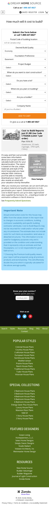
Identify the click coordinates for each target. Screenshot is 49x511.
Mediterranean (24, 360)
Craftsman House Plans (24, 352)
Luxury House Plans (24, 407)
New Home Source (24, 468)
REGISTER (32, 12)
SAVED (25, 12)
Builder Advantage (24, 470)
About (45, 328)
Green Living (24, 435)
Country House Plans (24, 349)
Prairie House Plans (24, 363)
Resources (22, 328)
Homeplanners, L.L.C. (25, 437)
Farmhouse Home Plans (24, 358)
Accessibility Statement (38, 503)
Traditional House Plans (24, 369)
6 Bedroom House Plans (24, 402)
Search (4, 328)
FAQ (38, 328)
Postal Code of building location (23, 39)
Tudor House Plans (24, 371)
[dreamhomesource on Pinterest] (30, 316)
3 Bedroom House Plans (24, 393)
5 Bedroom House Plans (24, 399)
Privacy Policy (7, 503)
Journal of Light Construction (24, 476)
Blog (31, 328)
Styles (12, 328)
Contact (24, 331)
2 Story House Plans (24, 418)
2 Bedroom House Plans (24, 391)
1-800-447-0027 (24, 7)
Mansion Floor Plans (24, 410)
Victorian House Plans (24, 374)
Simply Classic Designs (24, 443)
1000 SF (24, 413)
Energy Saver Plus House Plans (24, 404)
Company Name (24, 106)
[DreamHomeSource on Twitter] (24, 316)
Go (31, 298)
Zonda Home (24, 479)
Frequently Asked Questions (18, 200)
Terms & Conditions (21, 503)
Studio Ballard (25, 446)
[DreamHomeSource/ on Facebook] (19, 316)
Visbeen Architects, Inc (24, 448)
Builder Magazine (24, 473)
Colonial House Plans (24, 347)
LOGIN (41, 12)
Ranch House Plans (24, 366)
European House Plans (24, 355)
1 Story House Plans (24, 415)
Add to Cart (24, 116)
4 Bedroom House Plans (24, 396)
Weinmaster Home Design (24, 451)
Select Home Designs (24, 440)
